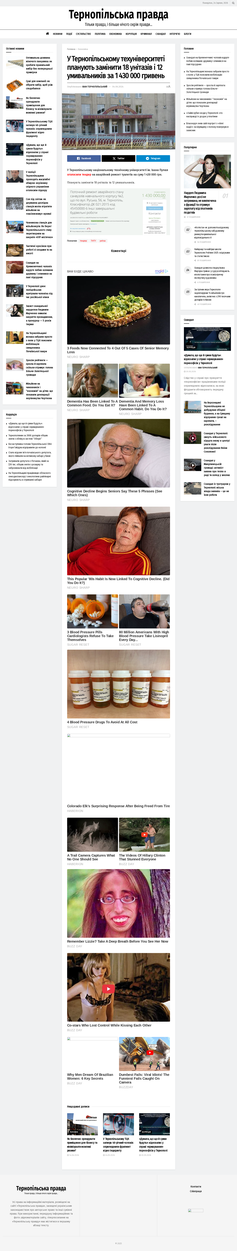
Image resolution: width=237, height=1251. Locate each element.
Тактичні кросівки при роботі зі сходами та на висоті (39, 249)
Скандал (161, 33)
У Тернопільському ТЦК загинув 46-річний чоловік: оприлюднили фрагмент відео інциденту (39, 129)
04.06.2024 (118, 86)
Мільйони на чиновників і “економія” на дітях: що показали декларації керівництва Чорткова (39, 391)
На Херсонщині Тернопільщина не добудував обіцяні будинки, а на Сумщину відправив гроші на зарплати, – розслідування (217, 413)
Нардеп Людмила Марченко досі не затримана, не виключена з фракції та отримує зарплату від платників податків (200, 202)
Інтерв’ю (175, 33)
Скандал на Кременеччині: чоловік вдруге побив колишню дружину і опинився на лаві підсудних (39, 270)
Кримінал (146, 33)
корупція (146, 1132)
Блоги (187, 33)
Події (69, 33)
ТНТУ (93, 241)
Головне (74, 1132)
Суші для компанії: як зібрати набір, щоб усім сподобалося (39, 85)
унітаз (103, 241)
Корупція (131, 33)
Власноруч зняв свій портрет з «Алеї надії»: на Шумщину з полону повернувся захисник (207, 127)
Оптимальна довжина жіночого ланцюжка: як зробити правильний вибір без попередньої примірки (39, 65)
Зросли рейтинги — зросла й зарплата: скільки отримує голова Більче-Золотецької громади (39, 367)
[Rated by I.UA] (195, 1211)
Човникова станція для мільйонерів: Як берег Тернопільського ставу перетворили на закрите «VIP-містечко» (39, 230)
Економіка (115, 33)
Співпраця (196, 1191)
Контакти (196, 1186)
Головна (71, 49)
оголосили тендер (79, 174)
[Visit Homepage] (118, 18)
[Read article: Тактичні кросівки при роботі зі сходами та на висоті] (14, 250)
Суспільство (83, 33)
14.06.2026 (74, 1155)
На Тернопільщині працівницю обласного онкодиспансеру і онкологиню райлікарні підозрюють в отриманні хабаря (30, 476)
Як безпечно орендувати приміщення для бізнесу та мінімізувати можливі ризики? (39, 105)
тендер (83, 241)
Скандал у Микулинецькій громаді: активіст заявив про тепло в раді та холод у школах (217, 468)
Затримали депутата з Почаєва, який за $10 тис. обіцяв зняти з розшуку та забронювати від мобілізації (29, 464)
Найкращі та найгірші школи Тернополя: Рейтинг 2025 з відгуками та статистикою (212, 252)
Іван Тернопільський (94, 86)
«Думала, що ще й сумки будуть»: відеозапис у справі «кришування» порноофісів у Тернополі (26, 427)
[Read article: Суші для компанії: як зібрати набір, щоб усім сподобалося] (14, 85)
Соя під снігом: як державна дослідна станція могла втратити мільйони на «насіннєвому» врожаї (39, 206)
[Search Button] (233, 3)
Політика (100, 33)
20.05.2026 (146, 1155)
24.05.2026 (110, 1155)
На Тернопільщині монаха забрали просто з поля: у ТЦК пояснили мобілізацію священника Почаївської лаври (207, 75)
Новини (57, 33)
